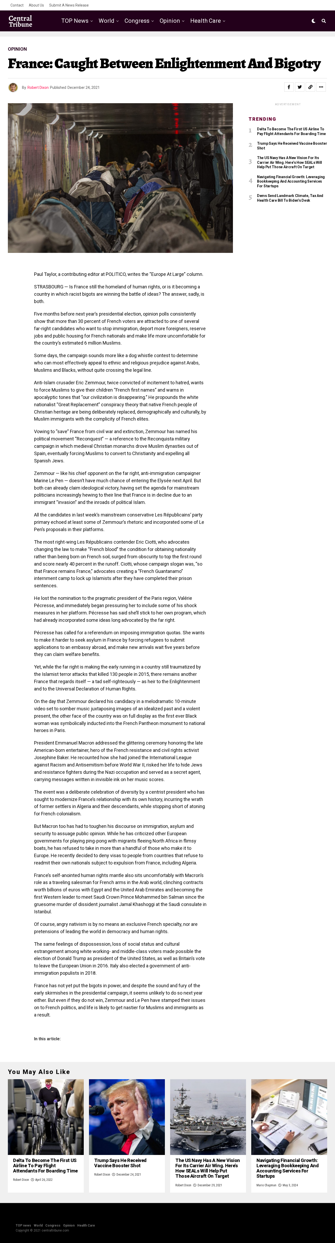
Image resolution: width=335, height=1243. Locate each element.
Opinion (170, 21)
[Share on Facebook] (289, 87)
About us (36, 5)
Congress (137, 21)
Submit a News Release (69, 5)
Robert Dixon (38, 87)
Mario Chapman (266, 1185)
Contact (17, 5)
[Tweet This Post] (299, 87)
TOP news (74, 21)
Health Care (205, 21)
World (106, 21)
